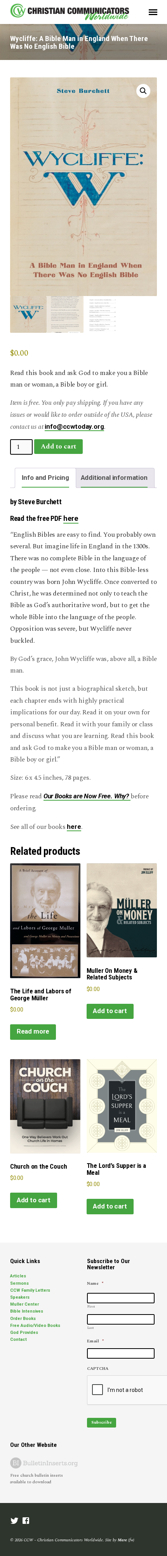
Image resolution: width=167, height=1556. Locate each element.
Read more (33, 1031)
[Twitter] (14, 1521)
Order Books (23, 1318)
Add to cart (58, 447)
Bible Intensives (26, 1311)
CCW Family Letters (30, 1290)
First (91, 1306)
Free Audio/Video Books (35, 1325)
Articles (18, 1276)
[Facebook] (25, 1521)
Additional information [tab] (114, 477)
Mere (122, 1540)
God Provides (24, 1332)
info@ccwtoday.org (74, 426)
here (70, 518)
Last (90, 1327)
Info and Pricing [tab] (45, 477)
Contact (18, 1339)
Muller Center (24, 1304)
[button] (143, 91)
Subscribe (101, 1422)
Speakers (20, 1297)
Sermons (19, 1283)
